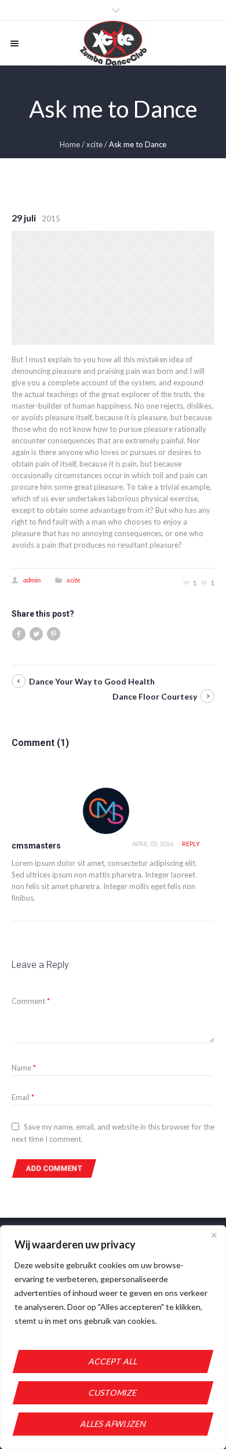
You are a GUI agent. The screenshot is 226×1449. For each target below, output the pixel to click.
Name (24, 1067)
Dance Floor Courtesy (154, 696)
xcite (94, 144)
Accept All (113, 1361)
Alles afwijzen (113, 1424)
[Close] (214, 1235)
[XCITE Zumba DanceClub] (113, 43)
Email (23, 1097)
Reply (191, 843)
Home (70, 144)
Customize (113, 1392)
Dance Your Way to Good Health (92, 681)
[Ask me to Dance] (113, 287)
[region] (113, 1337)
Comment (31, 1001)
